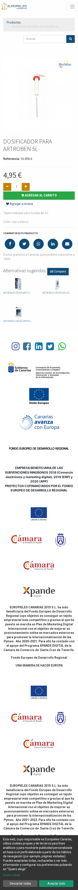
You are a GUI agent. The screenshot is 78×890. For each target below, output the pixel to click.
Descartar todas (20, 883)
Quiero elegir (11, 875)
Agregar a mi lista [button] (21, 204)
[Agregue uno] (26, 187)
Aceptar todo (56, 883)
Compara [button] (59, 271)
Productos (14, 22)
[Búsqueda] (70, 39)
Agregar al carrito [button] (40, 195)
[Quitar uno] (7, 187)
